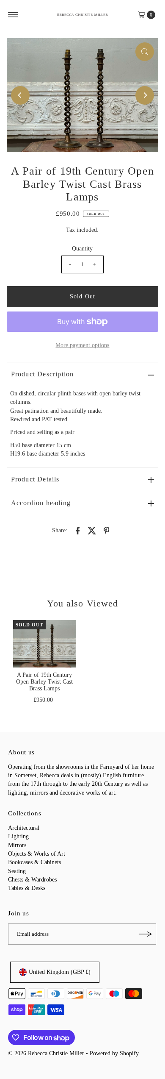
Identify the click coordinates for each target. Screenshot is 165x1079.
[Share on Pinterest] (106, 530)
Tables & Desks (26, 888)
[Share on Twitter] (91, 530)
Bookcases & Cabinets (34, 862)
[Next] (144, 95)
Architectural (23, 828)
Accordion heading (41, 502)
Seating (17, 871)
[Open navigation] (13, 14)
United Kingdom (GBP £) (60, 972)
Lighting (18, 836)
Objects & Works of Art (36, 854)
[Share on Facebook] (77, 530)
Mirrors (17, 845)
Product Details (35, 479)
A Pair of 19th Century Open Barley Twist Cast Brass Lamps (44, 682)
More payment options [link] (82, 345)
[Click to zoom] (144, 51)
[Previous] (20, 95)
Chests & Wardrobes (32, 879)
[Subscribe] (145, 934)
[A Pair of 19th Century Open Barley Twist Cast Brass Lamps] (44, 643)
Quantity (82, 248)
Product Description (42, 374)
